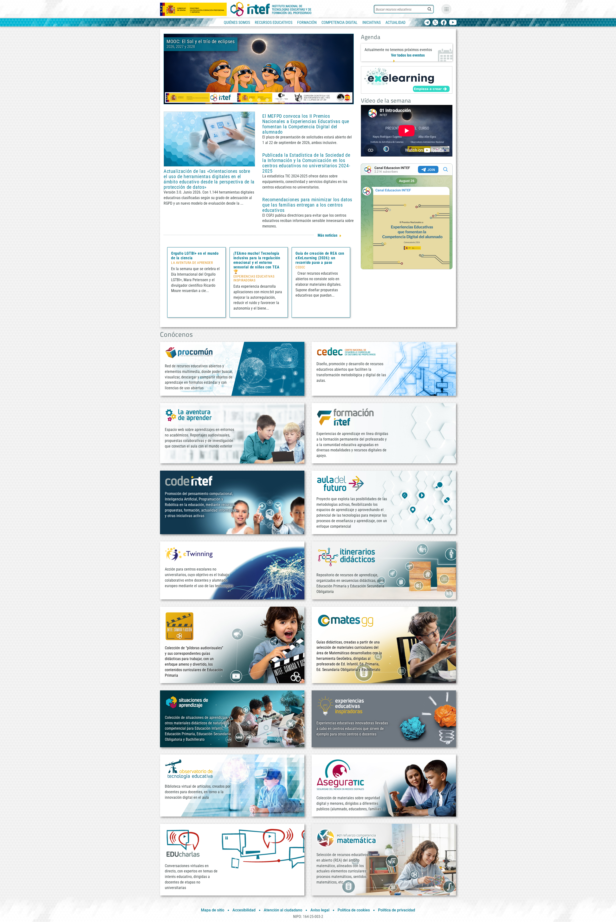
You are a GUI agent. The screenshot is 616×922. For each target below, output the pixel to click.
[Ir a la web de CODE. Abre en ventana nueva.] (189, 480)
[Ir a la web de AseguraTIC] (340, 774)
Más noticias (327, 235)
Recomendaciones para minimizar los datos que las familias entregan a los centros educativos (307, 205)
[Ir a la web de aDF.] (340, 483)
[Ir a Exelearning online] (406, 80)
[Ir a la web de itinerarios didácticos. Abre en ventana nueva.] (346, 556)
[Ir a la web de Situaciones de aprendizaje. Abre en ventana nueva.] (188, 702)
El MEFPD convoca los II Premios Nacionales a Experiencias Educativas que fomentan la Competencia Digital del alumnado (305, 124)
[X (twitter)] (435, 22)
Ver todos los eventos (408, 55)
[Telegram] (427, 22)
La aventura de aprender (192, 263)
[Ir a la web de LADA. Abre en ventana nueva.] (189, 414)
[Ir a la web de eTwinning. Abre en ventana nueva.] (189, 554)
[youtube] (453, 22)
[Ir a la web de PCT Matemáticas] (346, 837)
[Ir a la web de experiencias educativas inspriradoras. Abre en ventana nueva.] (340, 705)
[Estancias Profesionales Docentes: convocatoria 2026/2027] (259, 68)
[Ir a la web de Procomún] (189, 352)
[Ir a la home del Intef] (271, 9)
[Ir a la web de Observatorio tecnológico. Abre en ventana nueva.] (189, 768)
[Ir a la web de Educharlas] (183, 843)
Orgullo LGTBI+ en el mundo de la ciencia (195, 255)
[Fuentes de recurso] (446, 9)
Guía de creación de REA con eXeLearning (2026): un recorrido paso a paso (319, 258)
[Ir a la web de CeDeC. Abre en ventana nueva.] (346, 351)
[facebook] (444, 22)
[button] (250, 100)
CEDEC (300, 267)
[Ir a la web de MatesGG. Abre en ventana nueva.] (345, 622)
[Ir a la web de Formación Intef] (345, 417)
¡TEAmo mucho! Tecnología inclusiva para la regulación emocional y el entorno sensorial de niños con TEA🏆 (256, 262)
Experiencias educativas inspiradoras (253, 278)
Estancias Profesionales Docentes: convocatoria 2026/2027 (285, 44)
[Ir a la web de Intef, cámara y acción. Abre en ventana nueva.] (179, 625)
